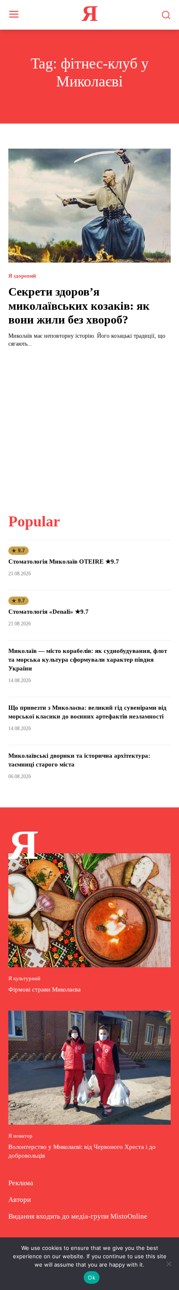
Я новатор (20, 1135)
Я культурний (24, 978)
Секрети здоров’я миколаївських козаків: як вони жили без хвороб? (78, 305)
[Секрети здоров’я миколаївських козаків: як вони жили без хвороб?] (89, 206)
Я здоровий (22, 275)
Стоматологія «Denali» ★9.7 (48, 611)
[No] (168, 1264)
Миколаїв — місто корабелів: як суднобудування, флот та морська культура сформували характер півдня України (87, 660)
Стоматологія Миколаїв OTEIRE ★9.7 (63, 561)
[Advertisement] (89, 425)
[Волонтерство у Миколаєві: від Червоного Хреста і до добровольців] (89, 1068)
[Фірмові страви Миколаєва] (89, 910)
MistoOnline (128, 1216)
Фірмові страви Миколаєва (44, 989)
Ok (91, 1277)
